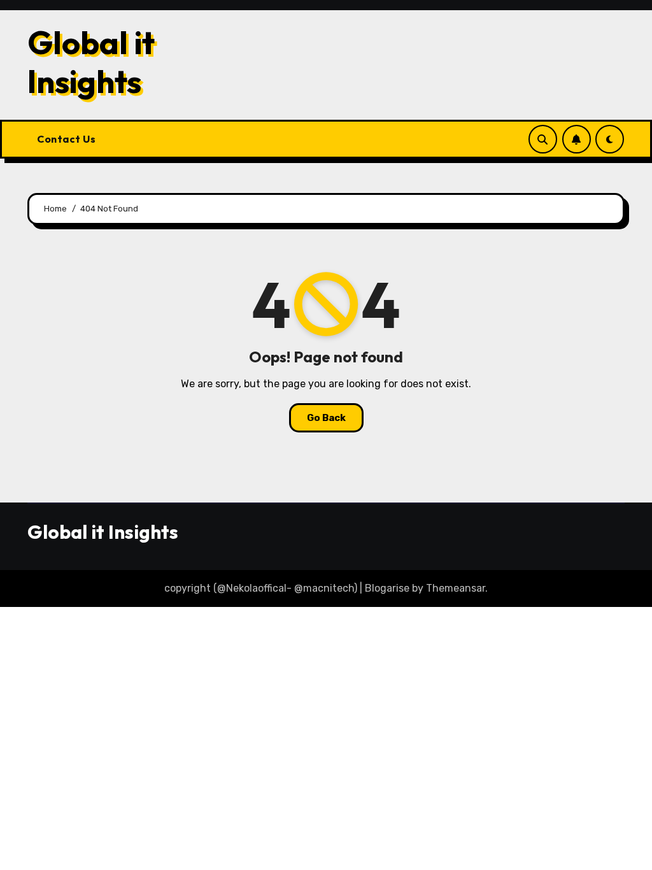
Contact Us (66, 138)
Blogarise (387, 588)
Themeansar (455, 588)
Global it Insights (91, 61)
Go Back (326, 418)
